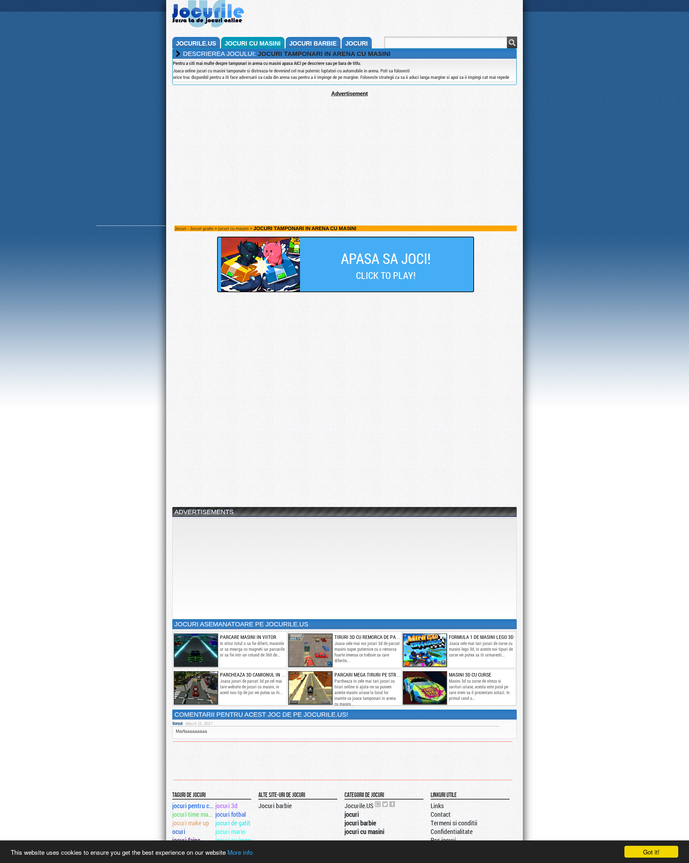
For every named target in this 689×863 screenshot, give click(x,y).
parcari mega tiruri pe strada (369, 674)
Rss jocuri (443, 840)
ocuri (178, 831)
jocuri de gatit (232, 823)
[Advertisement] (344, 146)
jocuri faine (186, 840)
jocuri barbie (313, 43)
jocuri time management (193, 814)
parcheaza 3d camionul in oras (256, 674)
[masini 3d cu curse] (424, 687)
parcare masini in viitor (248, 637)
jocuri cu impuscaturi (236, 840)
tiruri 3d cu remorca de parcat (370, 637)
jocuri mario (230, 831)
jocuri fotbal (230, 814)
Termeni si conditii (454, 823)
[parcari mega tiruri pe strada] (310, 687)
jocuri (356, 43)
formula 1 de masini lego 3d (481, 637)
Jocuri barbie (275, 805)
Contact (441, 814)
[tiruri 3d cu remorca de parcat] (310, 650)
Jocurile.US (359, 805)
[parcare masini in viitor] (195, 650)
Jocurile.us (196, 43)
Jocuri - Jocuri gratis (194, 228)
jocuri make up (190, 823)
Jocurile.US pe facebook (392, 804)
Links (437, 805)
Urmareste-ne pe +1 (378, 804)
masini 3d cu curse (470, 674)
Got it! (651, 851)
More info (240, 852)
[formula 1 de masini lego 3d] (424, 650)
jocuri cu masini (253, 43)
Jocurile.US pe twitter (385, 804)
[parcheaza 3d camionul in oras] (195, 687)
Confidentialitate (452, 831)
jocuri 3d (226, 805)
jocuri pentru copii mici (193, 805)
